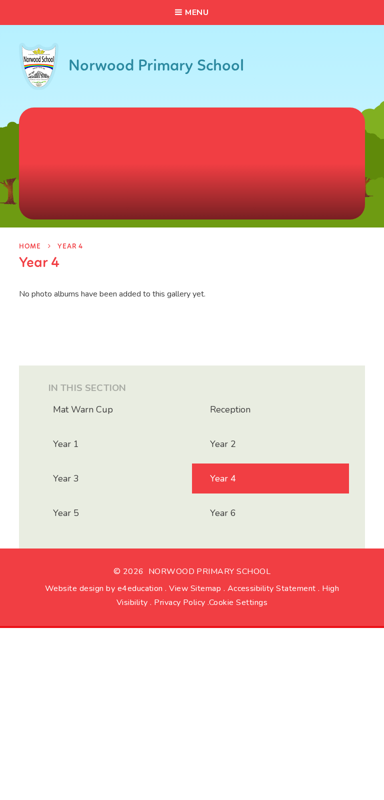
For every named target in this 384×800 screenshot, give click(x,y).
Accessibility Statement (272, 588)
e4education (140, 588)
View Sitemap (195, 588)
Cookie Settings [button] (238, 602)
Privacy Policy (180, 602)
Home (29, 246)
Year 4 (70, 246)
